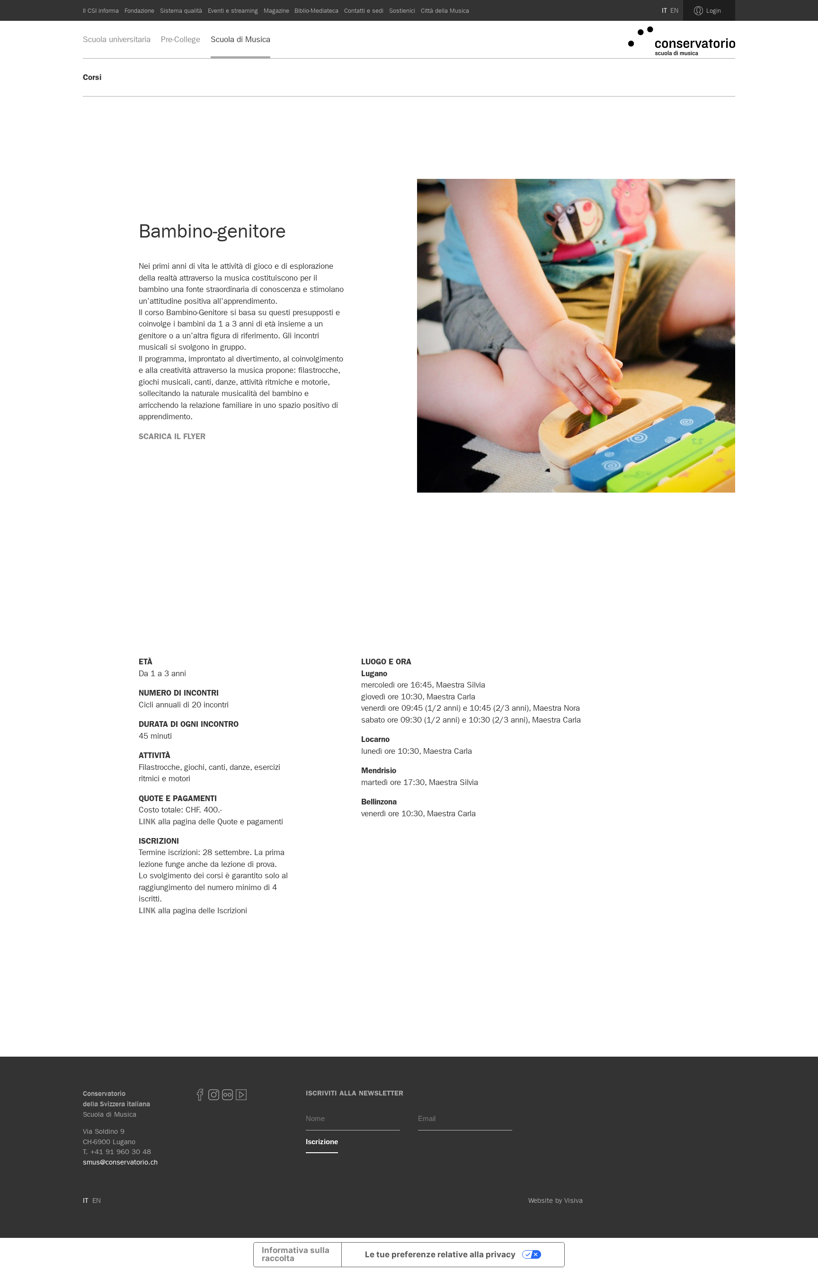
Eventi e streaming (233, 10)
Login (713, 10)
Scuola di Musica (240, 39)
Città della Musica (445, 10)
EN (674, 10)
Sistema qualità (181, 10)
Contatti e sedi (363, 10)
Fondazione (139, 10)
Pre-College (180, 39)
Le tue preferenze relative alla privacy (440, 1254)
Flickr (227, 1095)
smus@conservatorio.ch (120, 1162)
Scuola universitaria (117, 39)
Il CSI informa (101, 10)
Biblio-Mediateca (316, 10)
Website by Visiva (555, 1200)
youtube (241, 1095)
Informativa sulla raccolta (295, 1254)
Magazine (276, 10)
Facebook (199, 1095)
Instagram (213, 1095)
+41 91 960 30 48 (120, 1151)
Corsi (92, 77)
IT (664, 10)
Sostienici (402, 10)
